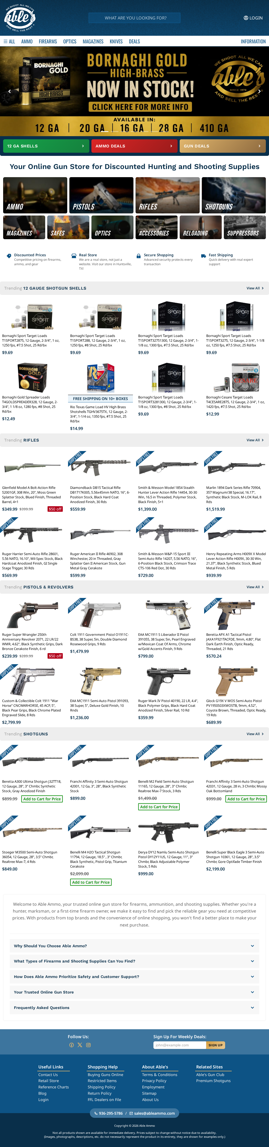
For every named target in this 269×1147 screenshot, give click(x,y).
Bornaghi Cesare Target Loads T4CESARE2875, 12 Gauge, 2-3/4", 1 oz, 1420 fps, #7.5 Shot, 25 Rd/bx (235, 402)
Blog (42, 1093)
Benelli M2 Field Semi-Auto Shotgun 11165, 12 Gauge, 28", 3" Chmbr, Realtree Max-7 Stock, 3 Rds (166, 786)
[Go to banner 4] (134, 131)
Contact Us (48, 1074)
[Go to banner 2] (114, 131)
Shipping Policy (101, 1086)
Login (43, 1099)
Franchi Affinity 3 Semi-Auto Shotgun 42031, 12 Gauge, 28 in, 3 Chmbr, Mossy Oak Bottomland (236, 786)
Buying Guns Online (105, 1074)
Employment (153, 1086)
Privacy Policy (154, 1080)
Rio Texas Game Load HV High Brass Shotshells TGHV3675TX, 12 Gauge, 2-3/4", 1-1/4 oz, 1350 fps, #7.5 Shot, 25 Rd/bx (99, 413)
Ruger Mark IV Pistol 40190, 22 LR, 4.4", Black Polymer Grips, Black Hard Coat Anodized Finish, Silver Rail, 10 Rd (168, 705)
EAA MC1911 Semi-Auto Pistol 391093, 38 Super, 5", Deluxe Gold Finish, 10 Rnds (99, 705)
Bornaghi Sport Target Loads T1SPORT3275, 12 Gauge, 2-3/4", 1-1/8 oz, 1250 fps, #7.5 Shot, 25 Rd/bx (235, 340)
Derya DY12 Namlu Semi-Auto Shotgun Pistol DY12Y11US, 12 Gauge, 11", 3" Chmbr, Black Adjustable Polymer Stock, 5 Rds (168, 859)
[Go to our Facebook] (71, 1045)
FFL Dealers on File (104, 1099)
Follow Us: (78, 1037)
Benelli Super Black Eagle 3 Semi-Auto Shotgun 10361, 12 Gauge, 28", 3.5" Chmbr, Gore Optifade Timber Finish (235, 857)
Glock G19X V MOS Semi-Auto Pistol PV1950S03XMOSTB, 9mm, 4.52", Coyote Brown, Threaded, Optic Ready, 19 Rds (236, 707)
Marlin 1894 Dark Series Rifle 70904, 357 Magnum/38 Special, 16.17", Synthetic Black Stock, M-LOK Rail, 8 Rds (233, 494)
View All (253, 288)
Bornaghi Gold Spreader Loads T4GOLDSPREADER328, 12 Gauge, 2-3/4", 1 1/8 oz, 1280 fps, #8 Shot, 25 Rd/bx (30, 404)
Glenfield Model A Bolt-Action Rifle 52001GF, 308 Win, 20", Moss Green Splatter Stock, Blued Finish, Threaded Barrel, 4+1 (31, 494)
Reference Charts (53, 1086)
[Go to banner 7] (164, 131)
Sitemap (149, 1093)
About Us (150, 1099)
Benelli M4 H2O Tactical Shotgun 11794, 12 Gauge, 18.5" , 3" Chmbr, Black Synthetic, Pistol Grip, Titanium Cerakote (98, 859)
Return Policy (99, 1093)
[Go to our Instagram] (88, 1045)
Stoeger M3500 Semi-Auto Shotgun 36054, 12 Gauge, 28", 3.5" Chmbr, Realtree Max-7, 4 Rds (29, 857)
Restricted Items (102, 1080)
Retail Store (48, 1080)
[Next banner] (259, 91)
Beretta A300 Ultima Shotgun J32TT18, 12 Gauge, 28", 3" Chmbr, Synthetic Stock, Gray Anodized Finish (31, 786)
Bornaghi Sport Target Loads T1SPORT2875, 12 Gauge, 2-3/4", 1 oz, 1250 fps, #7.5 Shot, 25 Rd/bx (30, 340)
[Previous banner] (9, 91)
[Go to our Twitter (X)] (80, 1045)
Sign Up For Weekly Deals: (179, 1037)
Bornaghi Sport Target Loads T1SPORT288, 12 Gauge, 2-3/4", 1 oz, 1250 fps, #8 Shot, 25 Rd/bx (98, 340)
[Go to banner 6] (154, 131)
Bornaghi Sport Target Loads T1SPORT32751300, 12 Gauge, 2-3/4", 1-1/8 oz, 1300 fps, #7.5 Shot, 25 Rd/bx (168, 340)
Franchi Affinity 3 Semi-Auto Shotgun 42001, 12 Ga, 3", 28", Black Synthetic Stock (99, 786)
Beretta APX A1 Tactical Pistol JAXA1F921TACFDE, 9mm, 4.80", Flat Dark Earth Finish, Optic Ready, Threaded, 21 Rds (233, 641)
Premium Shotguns (213, 1080)
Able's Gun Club (210, 1074)
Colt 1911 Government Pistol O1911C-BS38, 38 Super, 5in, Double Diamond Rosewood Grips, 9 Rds (99, 639)
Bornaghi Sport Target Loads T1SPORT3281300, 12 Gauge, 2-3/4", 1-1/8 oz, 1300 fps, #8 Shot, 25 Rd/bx (167, 402)
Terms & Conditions (159, 1074)
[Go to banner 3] (124, 131)
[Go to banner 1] (104, 131)
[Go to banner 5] (144, 131)
